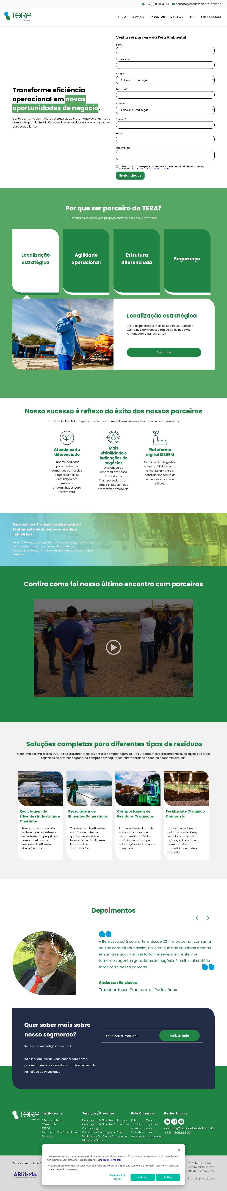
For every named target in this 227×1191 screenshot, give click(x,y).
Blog (192, 17)
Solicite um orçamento (145, 1124)
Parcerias (157, 17)
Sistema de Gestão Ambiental (61, 1132)
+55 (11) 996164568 (157, 4)
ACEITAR (142, 1177)
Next (207, 918)
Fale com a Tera (141, 1120)
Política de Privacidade (110, 1160)
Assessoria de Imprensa (146, 1136)
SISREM (46, 1128)
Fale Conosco (211, 17)
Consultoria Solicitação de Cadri (102, 1132)
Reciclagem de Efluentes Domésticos (105, 1124)
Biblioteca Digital (92, 1140)
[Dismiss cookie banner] (179, 1150)
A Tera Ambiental (52, 1120)
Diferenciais (49, 1124)
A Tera (122, 17)
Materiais (176, 17)
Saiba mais (164, 352)
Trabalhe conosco (143, 1132)
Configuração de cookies (117, 1177)
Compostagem (92, 1128)
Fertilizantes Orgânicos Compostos (104, 1136)
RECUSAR (168, 1177)
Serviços (138, 17)
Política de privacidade (200, 1178)
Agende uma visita (143, 1128)
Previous (197, 918)
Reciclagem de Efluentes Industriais (104, 1120)
